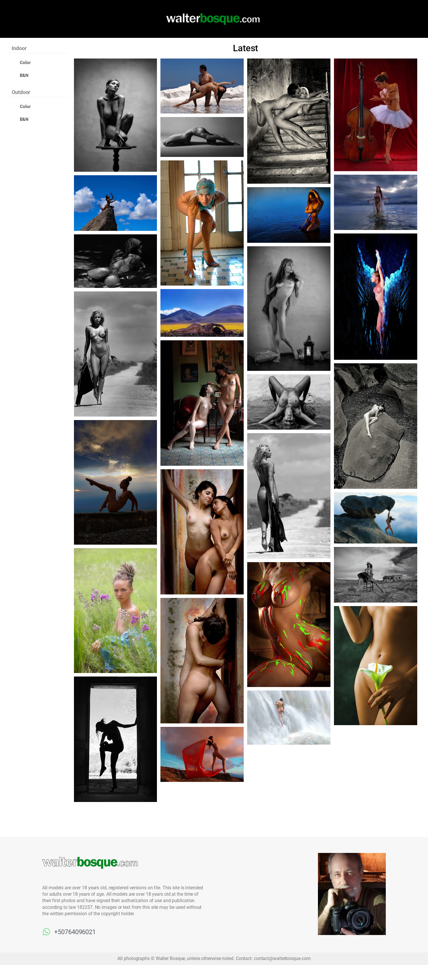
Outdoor (21, 92)
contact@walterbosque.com (282, 958)
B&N (24, 75)
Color (25, 62)
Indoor (19, 48)
